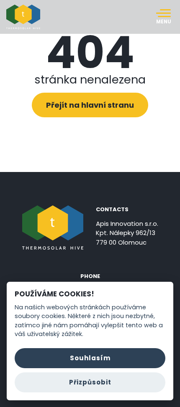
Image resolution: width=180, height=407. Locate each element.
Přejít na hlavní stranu (90, 105)
